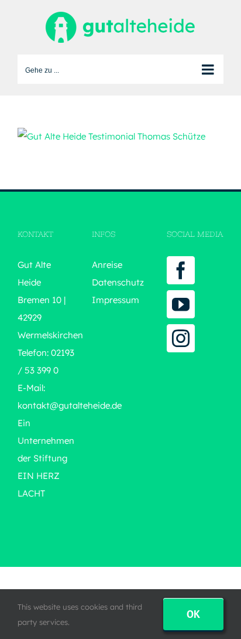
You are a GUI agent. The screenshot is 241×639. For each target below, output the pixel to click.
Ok (193, 614)
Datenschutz (118, 282)
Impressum (115, 299)
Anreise (107, 264)
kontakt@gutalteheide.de (70, 405)
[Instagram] (181, 338)
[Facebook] (181, 270)
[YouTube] (181, 304)
